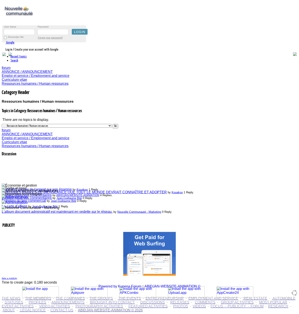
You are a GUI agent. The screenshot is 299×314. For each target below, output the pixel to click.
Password (43, 26)
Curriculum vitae (14, 79)
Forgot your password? (50, 37)
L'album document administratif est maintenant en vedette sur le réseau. (57, 211)
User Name (10, 26)
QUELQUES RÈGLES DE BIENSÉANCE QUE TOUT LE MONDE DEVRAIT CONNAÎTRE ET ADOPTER (84, 191)
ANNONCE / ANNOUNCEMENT (27, 72)
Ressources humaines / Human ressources (35, 83)
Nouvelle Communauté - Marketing (139, 211)
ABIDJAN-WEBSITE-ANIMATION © (172, 286)
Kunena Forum (129, 286)
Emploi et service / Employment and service (35, 76)
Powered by (107, 286)
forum (6, 68)
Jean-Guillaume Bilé (69, 197)
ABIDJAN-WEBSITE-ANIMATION (77, 194)
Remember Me (16, 37)
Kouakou (82, 188)
